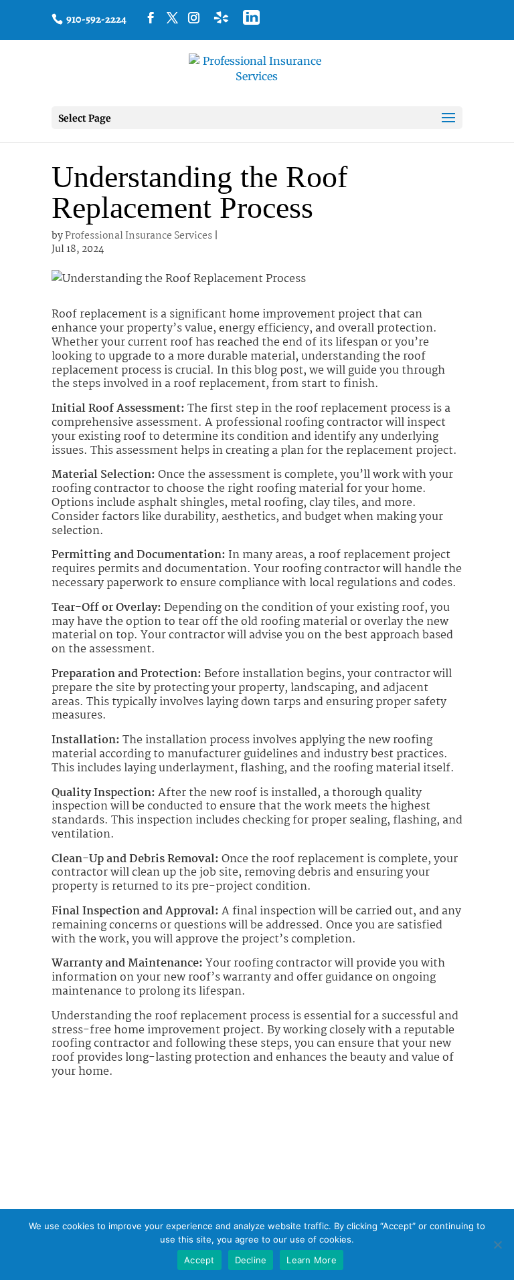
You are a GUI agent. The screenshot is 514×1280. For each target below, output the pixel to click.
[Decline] (497, 1244)
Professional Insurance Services (138, 236)
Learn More (311, 1260)
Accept (199, 1260)
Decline (251, 1260)
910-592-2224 (95, 19)
